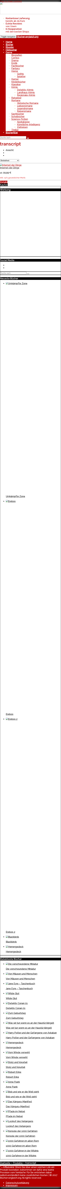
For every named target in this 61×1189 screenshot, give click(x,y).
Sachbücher (17, 113)
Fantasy (15, 68)
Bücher (9, 44)
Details (3, 182)
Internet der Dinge (9, 167)
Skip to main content (11, 1)
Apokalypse (23, 121)
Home (9, 41)
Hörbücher (11, 49)
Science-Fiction (19, 119)
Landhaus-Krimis (26, 92)
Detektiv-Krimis (25, 89)
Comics (15, 57)
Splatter (21, 76)
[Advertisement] (30, 223)
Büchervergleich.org (27, 36)
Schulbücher (18, 116)
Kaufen (4, 184)
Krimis (14, 87)
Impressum (12, 1185)
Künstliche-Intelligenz (28, 124)
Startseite (5, 1163)
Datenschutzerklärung (17, 1182)
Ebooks (10, 47)
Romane (15, 100)
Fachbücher (17, 65)
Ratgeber (16, 97)
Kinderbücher (18, 81)
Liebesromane (24, 105)
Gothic (20, 73)
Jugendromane (25, 108)
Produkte (18, 1163)
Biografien (16, 55)
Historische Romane (27, 103)
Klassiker (16, 84)
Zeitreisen (22, 127)
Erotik (14, 63)
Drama (14, 60)
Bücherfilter (12, 132)
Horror (14, 71)
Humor (15, 79)
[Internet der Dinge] (11, 165)
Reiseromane (24, 111)
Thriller (15, 129)
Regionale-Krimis (26, 95)
